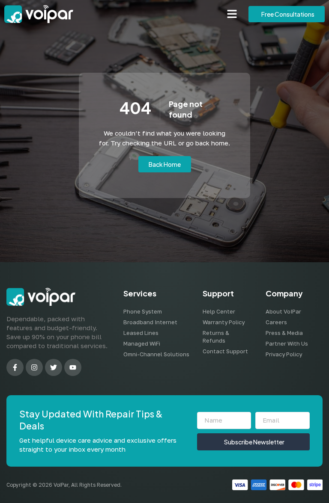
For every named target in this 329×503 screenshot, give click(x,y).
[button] (232, 14)
